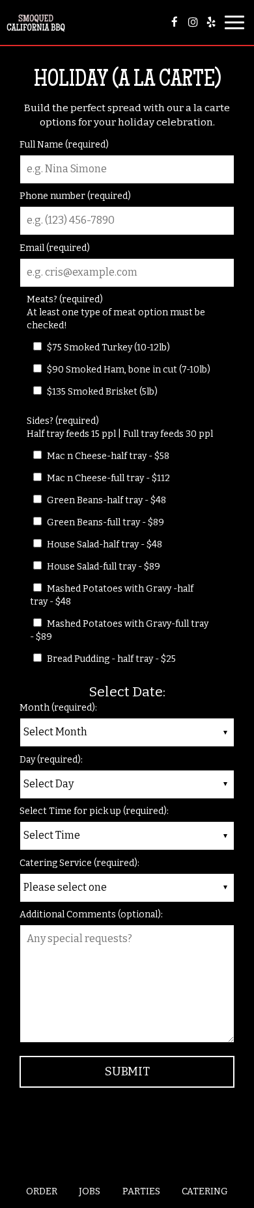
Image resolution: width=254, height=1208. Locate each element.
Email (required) (55, 248)
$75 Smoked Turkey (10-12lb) (107, 347)
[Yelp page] (211, 22)
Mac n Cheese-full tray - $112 (107, 478)
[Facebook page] (174, 22)
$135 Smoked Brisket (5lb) (101, 391)
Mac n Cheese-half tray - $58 (107, 456)
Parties (141, 1191)
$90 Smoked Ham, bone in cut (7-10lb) (127, 369)
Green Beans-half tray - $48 (105, 500)
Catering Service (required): (79, 863)
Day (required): (51, 759)
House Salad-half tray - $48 (103, 544)
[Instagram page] (193, 22)
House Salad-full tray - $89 (102, 566)
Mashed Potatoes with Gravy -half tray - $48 (111, 595)
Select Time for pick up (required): (94, 811)
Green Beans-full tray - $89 (104, 522)
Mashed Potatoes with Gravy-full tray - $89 (119, 630)
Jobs (89, 1191)
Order (41, 1191)
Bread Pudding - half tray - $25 (110, 658)
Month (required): (58, 707)
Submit (127, 1071)
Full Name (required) (64, 144)
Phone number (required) (75, 196)
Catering (205, 1191)
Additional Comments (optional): (91, 914)
